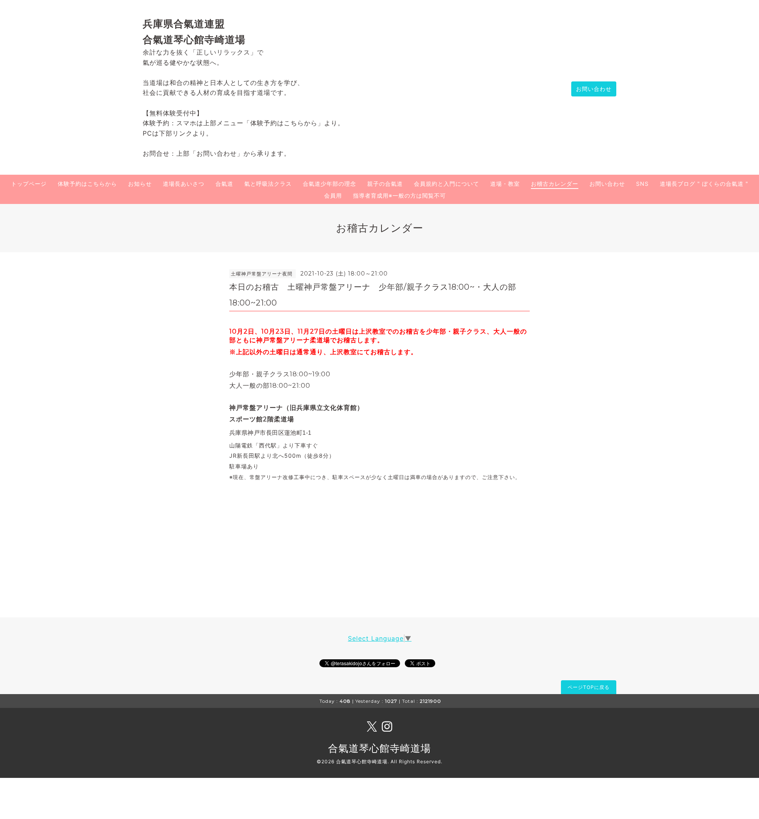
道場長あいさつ (183, 183)
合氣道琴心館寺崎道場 (379, 748)
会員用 (333, 195)
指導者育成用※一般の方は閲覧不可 (399, 195)
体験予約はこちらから (87, 183)
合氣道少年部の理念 (329, 183)
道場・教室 (505, 183)
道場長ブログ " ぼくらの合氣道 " (704, 183)
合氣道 (224, 183)
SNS (642, 183)
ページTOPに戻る (589, 687)
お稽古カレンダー (554, 183)
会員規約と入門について (446, 183)
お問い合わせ (594, 88)
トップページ (29, 183)
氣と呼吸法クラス (268, 183)
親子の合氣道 (385, 183)
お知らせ (140, 183)
